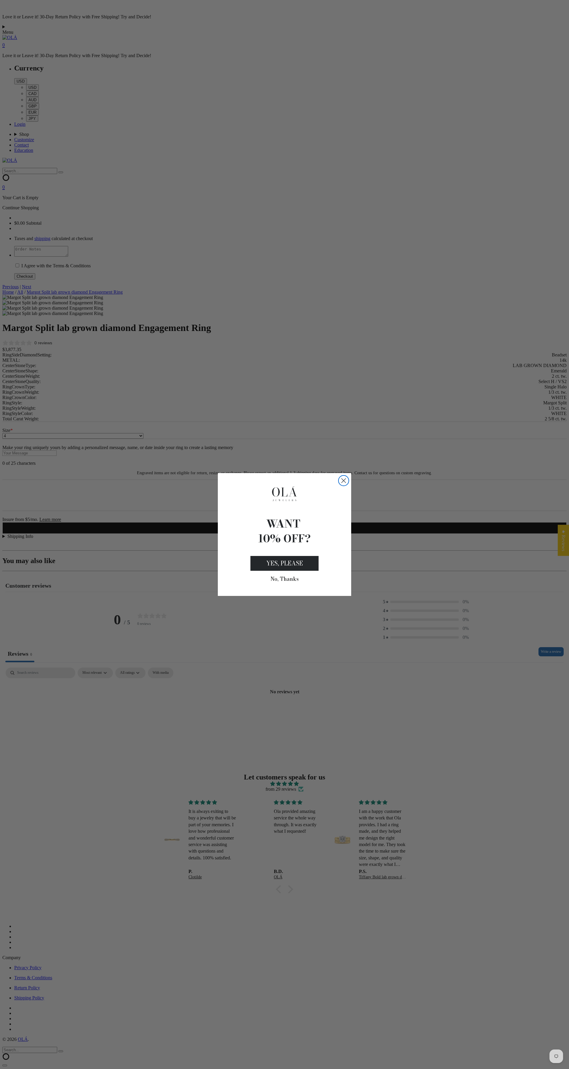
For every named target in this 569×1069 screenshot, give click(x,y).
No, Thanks (285, 579)
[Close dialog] (343, 480)
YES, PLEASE (284, 563)
